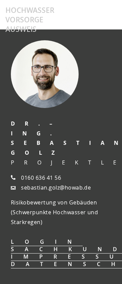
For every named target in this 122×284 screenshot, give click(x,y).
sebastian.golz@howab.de (56, 187)
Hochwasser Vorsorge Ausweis (29, 19)
